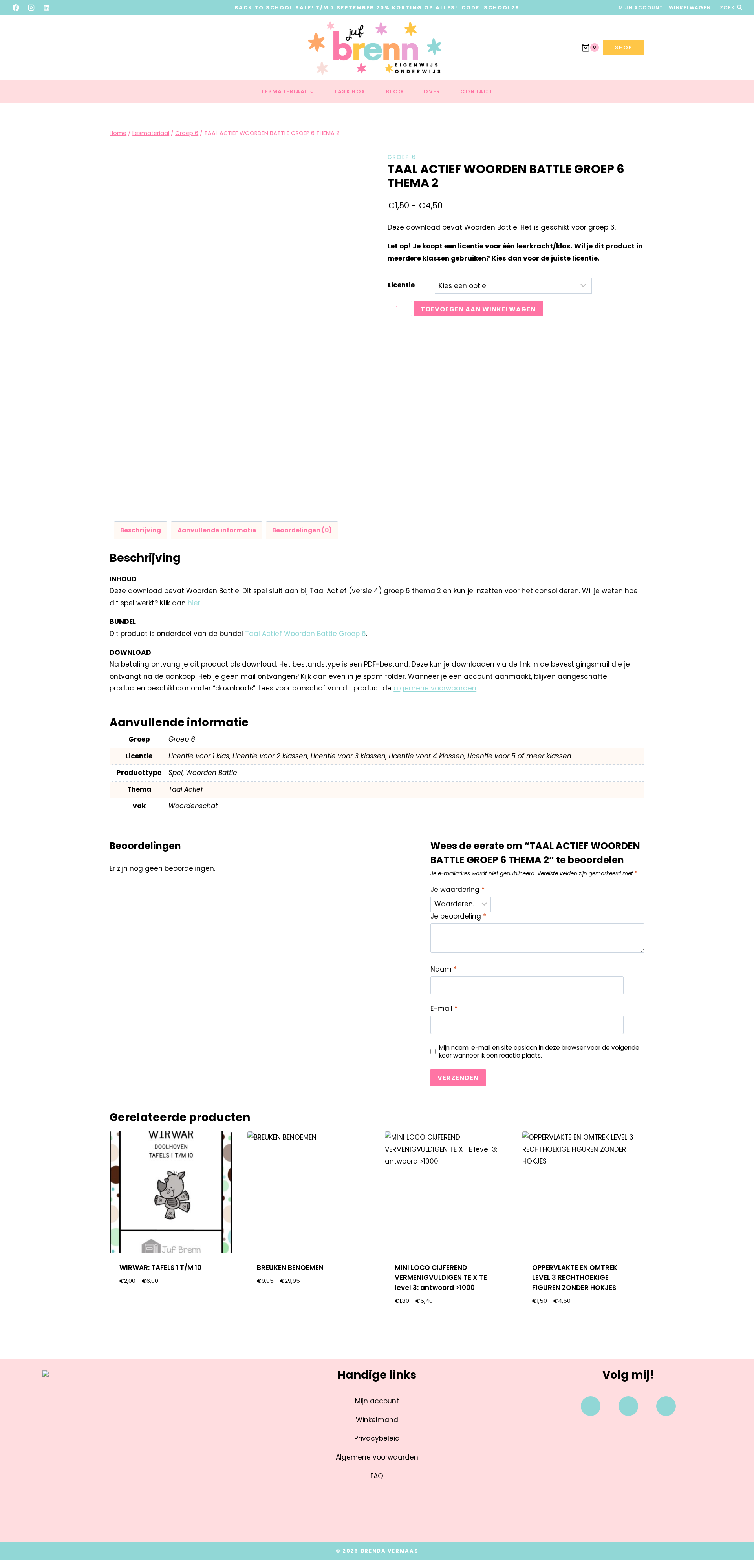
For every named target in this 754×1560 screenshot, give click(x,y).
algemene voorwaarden (434, 688)
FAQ (376, 1476)
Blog (395, 91)
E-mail (444, 1008)
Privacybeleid (377, 1438)
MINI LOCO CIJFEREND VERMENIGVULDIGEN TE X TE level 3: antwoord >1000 (441, 1277)
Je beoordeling (458, 916)
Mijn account (641, 7)
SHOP (624, 47)
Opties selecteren (170, 1306)
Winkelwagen (690, 7)
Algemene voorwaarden (377, 1457)
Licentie (401, 285)
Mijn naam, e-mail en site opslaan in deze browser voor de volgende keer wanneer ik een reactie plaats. (539, 1051)
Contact (476, 91)
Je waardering (457, 889)
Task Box (349, 91)
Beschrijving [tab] (140, 530)
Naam (443, 969)
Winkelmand (377, 1420)
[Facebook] (16, 7)
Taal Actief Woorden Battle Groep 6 (305, 633)
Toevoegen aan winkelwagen (478, 309)
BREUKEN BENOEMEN (290, 1267)
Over (432, 91)
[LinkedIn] (46, 7)
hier (194, 603)
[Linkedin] (666, 1406)
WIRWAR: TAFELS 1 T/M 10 (160, 1267)
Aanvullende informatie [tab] (217, 530)
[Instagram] (31, 7)
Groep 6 (402, 157)
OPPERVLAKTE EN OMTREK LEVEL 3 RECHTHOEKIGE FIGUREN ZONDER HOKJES (574, 1277)
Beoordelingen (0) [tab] (302, 530)
